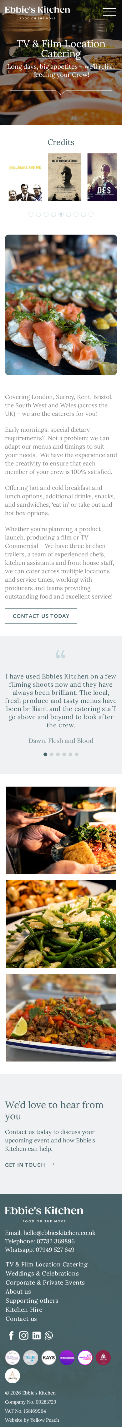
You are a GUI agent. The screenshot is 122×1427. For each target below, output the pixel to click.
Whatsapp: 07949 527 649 (39, 1249)
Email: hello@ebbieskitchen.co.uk (50, 1232)
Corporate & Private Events (45, 1282)
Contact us (21, 1318)
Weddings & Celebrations (42, 1273)
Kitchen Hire (24, 1309)
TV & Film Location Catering (47, 1264)
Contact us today (41, 615)
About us (18, 1291)
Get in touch (25, 1164)
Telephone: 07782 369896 (40, 1241)
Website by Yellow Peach (32, 1420)
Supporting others (32, 1300)
